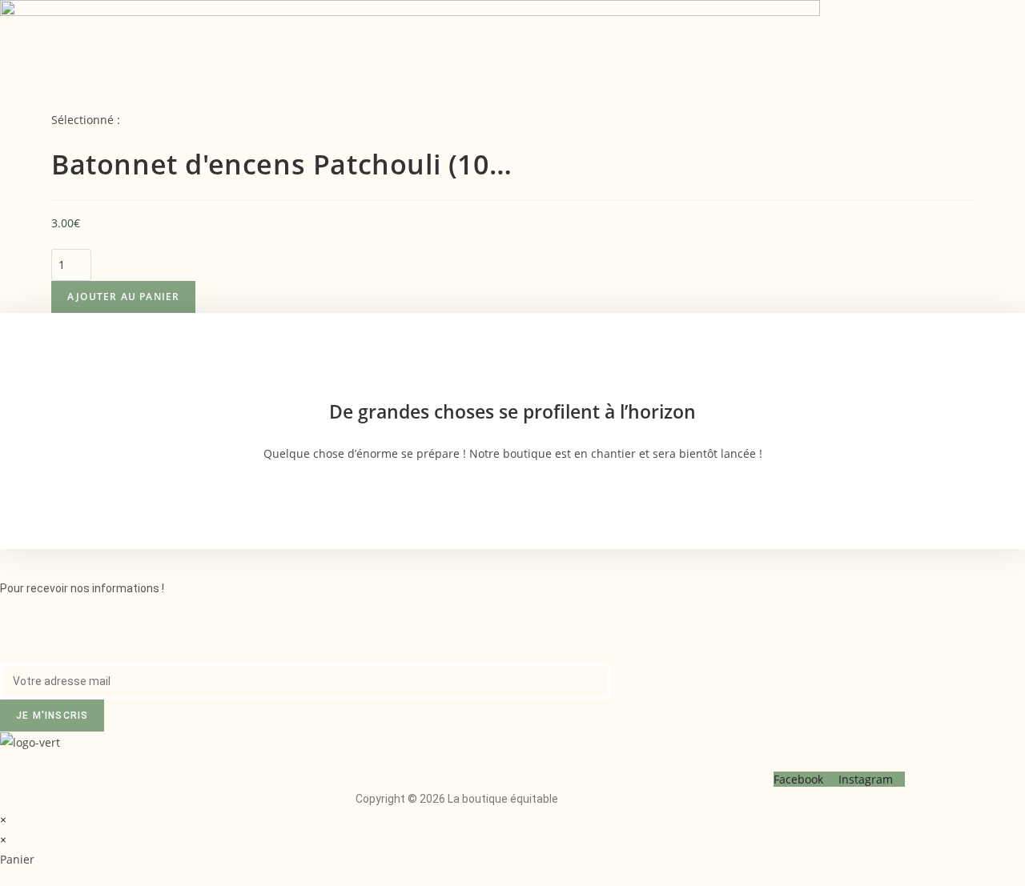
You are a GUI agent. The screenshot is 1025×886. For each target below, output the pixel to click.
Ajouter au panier (123, 296)
